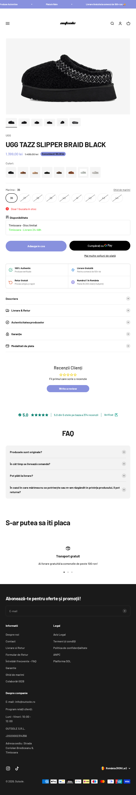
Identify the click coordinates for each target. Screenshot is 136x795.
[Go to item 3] (36, 123)
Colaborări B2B (15, 681)
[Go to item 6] (75, 122)
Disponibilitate (19, 217)
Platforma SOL (62, 661)
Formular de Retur (17, 654)
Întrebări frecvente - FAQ (21, 661)
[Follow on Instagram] (8, 768)
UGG (8, 135)
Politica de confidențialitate (70, 647)
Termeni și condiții (64, 641)
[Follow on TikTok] (17, 768)
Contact (11, 641)
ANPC (56, 654)
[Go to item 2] (24, 123)
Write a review (68, 388)
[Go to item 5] (62, 122)
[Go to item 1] (11, 122)
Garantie (11, 668)
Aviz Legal (59, 634)
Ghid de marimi (15, 674)
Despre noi (12, 634)
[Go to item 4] (49, 123)
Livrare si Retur (15, 647)
